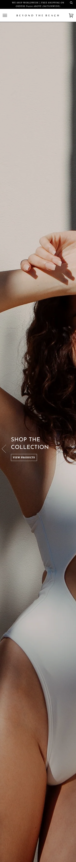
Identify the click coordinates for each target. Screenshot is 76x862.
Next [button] (69, 449)
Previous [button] (6, 449)
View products (24, 457)
